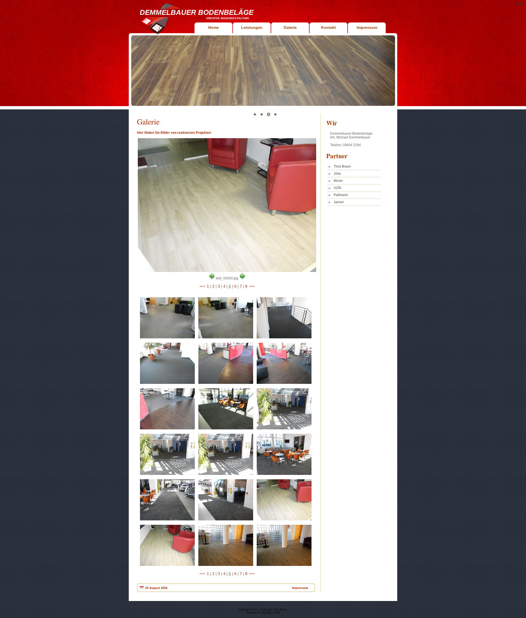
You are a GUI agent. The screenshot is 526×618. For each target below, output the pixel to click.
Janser (339, 202)
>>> (252, 286)
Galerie (290, 27)
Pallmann (341, 195)
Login (520, 3)
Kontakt (328, 27)
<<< (202, 286)
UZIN (337, 188)
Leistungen (251, 27)
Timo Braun (342, 166)
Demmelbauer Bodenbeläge (196, 12)
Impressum (367, 27)
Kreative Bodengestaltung (227, 18)
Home (213, 27)
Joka (337, 173)
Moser (338, 181)
